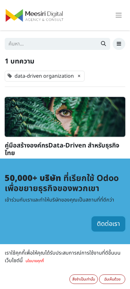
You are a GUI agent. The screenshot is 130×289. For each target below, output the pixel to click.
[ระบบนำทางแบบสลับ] (118, 15)
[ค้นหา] (103, 44)
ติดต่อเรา (108, 224)
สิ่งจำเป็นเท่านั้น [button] (83, 279)
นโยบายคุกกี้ (35, 261)
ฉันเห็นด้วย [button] (112, 279)
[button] (119, 44)
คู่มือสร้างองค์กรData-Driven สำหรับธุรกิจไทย (62, 149)
